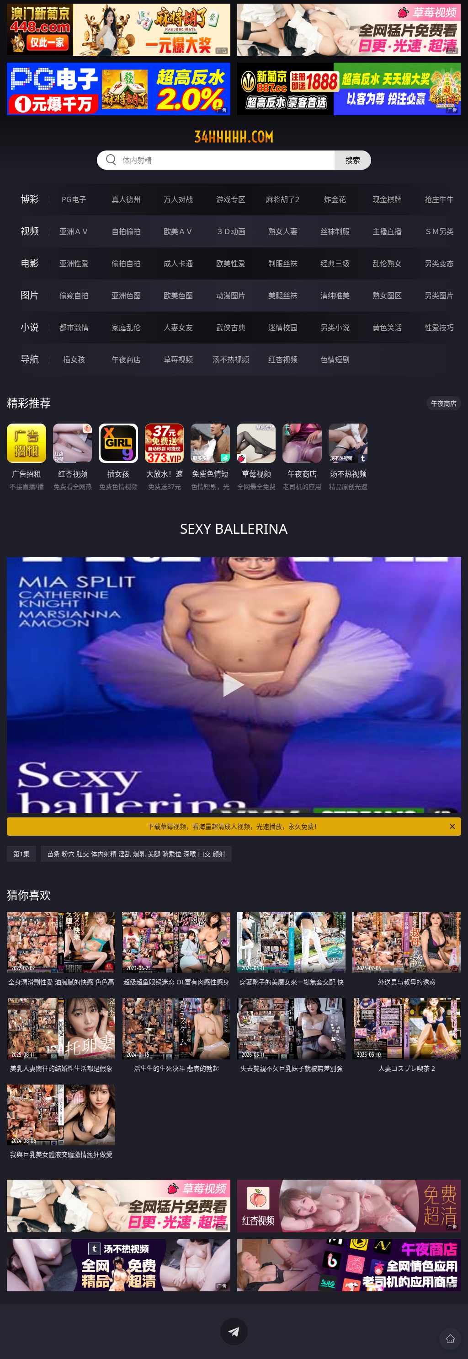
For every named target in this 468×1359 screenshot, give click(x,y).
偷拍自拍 (126, 263)
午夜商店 (126, 360)
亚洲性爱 (74, 263)
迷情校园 (283, 327)
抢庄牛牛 (439, 199)
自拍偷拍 (126, 231)
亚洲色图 (126, 295)
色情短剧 (335, 360)
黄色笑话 (387, 327)
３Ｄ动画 (230, 231)
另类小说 (335, 327)
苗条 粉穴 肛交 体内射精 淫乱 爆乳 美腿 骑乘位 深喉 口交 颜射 (136, 853)
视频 (30, 231)
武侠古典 (230, 327)
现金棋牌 (387, 199)
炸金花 (335, 199)
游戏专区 (230, 199)
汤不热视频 (231, 360)
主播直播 (387, 231)
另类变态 (439, 263)
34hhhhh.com (234, 137)
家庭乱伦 (126, 327)
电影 (30, 263)
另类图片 (439, 295)
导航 (30, 359)
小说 (30, 327)
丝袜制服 (335, 231)
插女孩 (74, 360)
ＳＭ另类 (439, 231)
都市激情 (74, 327)
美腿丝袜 (283, 295)
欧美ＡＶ (178, 231)
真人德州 (126, 199)
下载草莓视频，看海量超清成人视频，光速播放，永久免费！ (234, 826)
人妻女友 (178, 327)
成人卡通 (178, 263)
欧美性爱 (230, 263)
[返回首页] (450, 1339)
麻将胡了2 (282, 199)
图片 (30, 295)
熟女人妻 (283, 231)
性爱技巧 (439, 327)
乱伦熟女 (387, 263)
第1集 (21, 853)
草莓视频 (178, 360)
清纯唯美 (335, 295)
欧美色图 (178, 295)
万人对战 (178, 199)
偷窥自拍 (74, 295)
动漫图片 (230, 295)
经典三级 (335, 263)
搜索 (353, 160)
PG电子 (74, 199)
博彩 (30, 199)
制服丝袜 (283, 263)
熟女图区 (387, 295)
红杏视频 (283, 360)
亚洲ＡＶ (74, 231)
